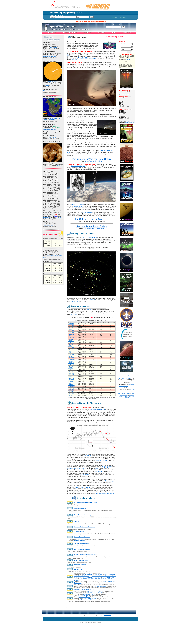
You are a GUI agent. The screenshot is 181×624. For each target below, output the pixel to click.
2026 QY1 (71, 347)
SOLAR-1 (55, 47)
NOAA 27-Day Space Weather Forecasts (85, 554)
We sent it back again (78, 166)
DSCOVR (55, 137)
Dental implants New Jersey (86, 578)
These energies (109, 481)
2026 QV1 (71, 332)
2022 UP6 (71, 390)
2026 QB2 (71, 361)
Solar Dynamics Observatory (82, 514)
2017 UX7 (71, 395)
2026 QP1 (71, 324)
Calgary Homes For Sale (89, 598)
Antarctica (52, 119)
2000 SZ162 (71, 391)
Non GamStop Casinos (124, 393)
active (49, 255)
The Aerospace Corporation (82, 543)
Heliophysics (78, 569)
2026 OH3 (71, 371)
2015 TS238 (71, 386)
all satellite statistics (79, 540)
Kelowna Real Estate (84, 597)
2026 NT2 (71, 380)
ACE (50, 47)
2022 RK (70, 368)
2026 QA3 (71, 325)
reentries (132, 122)
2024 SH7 (71, 383)
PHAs (89, 309)
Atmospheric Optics (80, 508)
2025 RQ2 (71, 373)
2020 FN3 (71, 393)
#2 (83, 475)
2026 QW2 (71, 327)
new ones (74, 314)
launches (127, 122)
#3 (86, 475)
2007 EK (70, 356)
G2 (68, 55)
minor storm (54, 255)
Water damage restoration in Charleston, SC (89, 577)
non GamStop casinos (89, 594)
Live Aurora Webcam (80, 564)
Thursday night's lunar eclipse (87, 58)
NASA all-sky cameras (90, 237)
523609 (70, 346)
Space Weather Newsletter (94, 161)
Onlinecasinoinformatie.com (125, 378)
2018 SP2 (71, 381)
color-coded (91, 300)
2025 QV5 (71, 366)
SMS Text (74, 59)
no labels (54, 81)
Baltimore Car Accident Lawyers (126, 376)
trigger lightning (107, 467)
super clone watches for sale (126, 385)
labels (49, 81)
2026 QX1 (71, 330)
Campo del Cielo (79, 206)
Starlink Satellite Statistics (82, 537)
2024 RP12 (71, 378)
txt (60, 217)
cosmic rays (99, 471)
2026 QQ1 (71, 358)
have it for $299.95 (78, 204)
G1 (88, 53)
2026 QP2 (71, 334)
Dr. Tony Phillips (107, 615)
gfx (58, 217)
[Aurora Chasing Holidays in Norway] (126, 200)
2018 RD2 (71, 364)
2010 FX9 (71, 374)
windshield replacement (99, 586)
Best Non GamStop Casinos (126, 395)
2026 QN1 (71, 337)
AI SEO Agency (87, 574)
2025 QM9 (71, 349)
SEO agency (98, 574)
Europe (52, 118)
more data (53, 56)
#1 (81, 475)
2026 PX (70, 336)
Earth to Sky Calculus (98, 409)
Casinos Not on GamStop (127, 394)
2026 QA (70, 329)
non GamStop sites (83, 595)
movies (83, 301)
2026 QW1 (71, 341)
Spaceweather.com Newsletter (93, 228)
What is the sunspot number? (51, 90)
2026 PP (70, 351)
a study (97, 468)
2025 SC (70, 376)
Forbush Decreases (102, 460)
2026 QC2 (71, 339)
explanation (46, 56)
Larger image (76, 301)
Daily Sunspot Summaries (82, 549)
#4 (88, 475)
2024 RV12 (71, 369)
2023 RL (70, 342)
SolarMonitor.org (79, 531)
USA (56, 118)
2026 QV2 (71, 344)
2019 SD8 (71, 388)
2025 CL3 (71, 363)
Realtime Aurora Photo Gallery (91, 226)
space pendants (87, 212)
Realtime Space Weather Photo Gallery (91, 159)
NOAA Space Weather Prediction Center (85, 502)
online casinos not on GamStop (95, 591)
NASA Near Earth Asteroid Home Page (84, 589)
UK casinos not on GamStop (94, 592)
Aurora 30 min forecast (81, 560)
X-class (47, 85)
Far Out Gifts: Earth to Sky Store (91, 219)
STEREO (76, 521)
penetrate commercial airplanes (76, 468)
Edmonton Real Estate (86, 599)
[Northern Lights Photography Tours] (126, 291)
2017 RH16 (71, 359)
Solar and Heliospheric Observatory (84, 527)
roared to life (88, 456)
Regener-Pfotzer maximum (82, 487)
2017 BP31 (71, 354)
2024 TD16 (71, 385)
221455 (70, 352)
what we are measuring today (105, 493)
